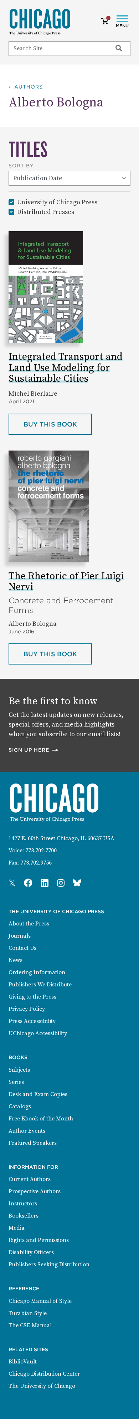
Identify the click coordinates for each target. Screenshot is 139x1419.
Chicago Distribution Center (44, 1373)
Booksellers (23, 1215)
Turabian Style (28, 1313)
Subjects (19, 1069)
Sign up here (34, 749)
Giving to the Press (32, 996)
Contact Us (22, 948)
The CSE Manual (30, 1325)
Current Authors (30, 1179)
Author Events (27, 1130)
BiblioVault (23, 1361)
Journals (20, 935)
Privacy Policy (27, 1009)
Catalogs (20, 1106)
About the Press (29, 923)
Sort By (21, 165)
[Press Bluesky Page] (77, 883)
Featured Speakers (33, 1143)
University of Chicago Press (57, 202)
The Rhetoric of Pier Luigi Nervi (66, 582)
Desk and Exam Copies (38, 1094)
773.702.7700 (41, 850)
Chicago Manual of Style (40, 1301)
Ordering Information (37, 972)
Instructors (23, 1203)
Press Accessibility (32, 1021)
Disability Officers (31, 1252)
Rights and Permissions (39, 1240)
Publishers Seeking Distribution (49, 1264)
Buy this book (58, 424)
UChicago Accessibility (38, 1033)
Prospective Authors (35, 1191)
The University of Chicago (42, 1386)
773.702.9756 (36, 862)
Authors (28, 87)
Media (17, 1228)
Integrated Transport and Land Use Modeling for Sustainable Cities (66, 368)
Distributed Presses (45, 212)
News (15, 960)
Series (16, 1082)
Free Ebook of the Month (41, 1118)
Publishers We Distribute (40, 984)
